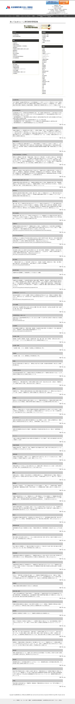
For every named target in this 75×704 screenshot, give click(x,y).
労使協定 (44, 51)
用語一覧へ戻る (62, 107)
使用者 (43, 50)
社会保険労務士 (16, 34)
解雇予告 (44, 68)
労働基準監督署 (16, 67)
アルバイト (44, 57)
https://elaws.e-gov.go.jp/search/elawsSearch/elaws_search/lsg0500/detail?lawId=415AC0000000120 (32, 242)
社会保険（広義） (45, 34)
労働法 (43, 42)
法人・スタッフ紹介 (24, 700)
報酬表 (30, 700)
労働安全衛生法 (16, 44)
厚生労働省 (15, 64)
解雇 (43, 63)
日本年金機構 (15, 70)
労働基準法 (15, 43)
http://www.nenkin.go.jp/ (17, 309)
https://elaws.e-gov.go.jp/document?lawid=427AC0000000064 (24, 254)
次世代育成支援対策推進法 (18, 56)
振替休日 (44, 72)
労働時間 (44, 80)
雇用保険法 (15, 47)
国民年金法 (15, 51)
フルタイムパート (45, 56)
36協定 (43, 78)
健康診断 (44, 93)
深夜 (43, 86)
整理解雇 (44, 65)
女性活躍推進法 (16, 57)
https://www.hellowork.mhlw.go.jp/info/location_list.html (23, 299)
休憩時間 (44, 83)
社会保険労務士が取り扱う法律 (48, 700)
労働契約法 (15, 54)
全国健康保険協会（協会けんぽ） (19, 71)
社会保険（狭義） (45, 36)
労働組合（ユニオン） (46, 53)
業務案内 (18, 700)
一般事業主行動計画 (46, 40)
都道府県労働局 (16, 66)
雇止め (43, 69)
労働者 (43, 48)
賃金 (43, 87)
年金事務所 (15, 73)
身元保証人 (44, 62)
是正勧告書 (44, 75)
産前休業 (44, 90)
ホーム (14, 700)
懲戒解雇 (44, 66)
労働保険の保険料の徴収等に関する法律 (21, 48)
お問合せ (60, 700)
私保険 (43, 39)
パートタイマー (45, 54)
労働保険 (44, 37)
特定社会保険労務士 (17, 36)
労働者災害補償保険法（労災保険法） (20, 46)
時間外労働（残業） (46, 81)
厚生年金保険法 (16, 53)
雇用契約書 (44, 60)
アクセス (56, 700)
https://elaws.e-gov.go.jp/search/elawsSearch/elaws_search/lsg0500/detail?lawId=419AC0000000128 (32, 230)
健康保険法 (15, 50)
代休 (43, 74)
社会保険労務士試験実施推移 (37, 700)
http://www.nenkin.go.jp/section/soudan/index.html (22, 331)
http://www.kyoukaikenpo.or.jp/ (18, 320)
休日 (43, 89)
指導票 (43, 77)
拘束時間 (44, 84)
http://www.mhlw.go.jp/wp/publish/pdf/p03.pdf (21, 264)
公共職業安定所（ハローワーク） (19, 68)
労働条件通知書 (45, 59)
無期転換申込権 (45, 71)
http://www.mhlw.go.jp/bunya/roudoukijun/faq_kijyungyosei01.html (25, 287)
